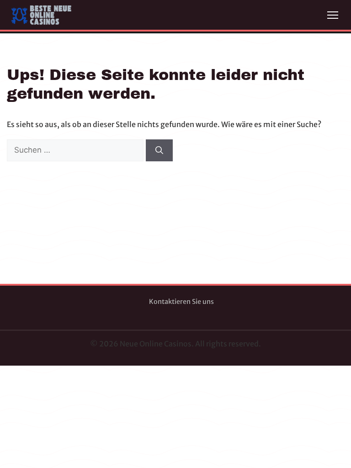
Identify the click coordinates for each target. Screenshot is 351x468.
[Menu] (333, 15)
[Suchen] (159, 150)
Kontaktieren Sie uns (181, 302)
